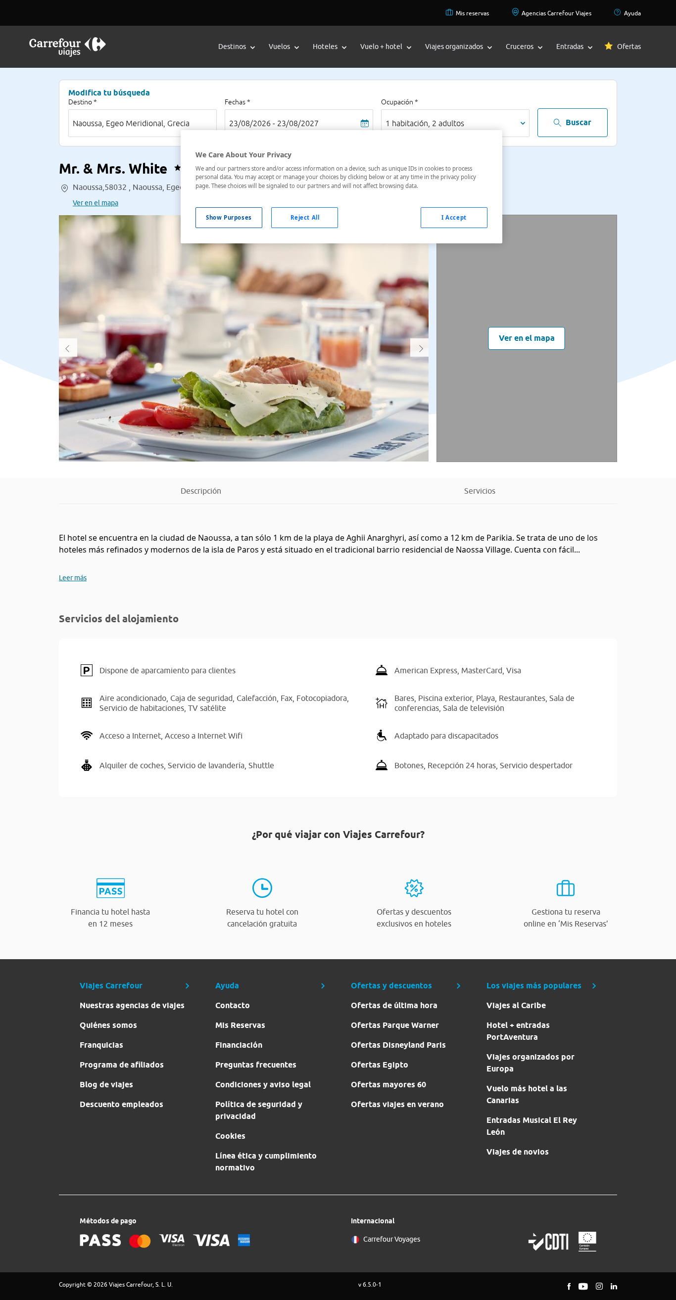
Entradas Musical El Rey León (531, 1126)
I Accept (454, 217)
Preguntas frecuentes (255, 1064)
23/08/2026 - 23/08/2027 (274, 123)
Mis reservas (472, 13)
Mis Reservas (240, 1025)
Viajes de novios (517, 1152)
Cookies (230, 1136)
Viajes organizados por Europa (530, 1062)
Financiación (238, 1045)
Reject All (305, 217)
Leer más (73, 578)
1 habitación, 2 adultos (425, 123)
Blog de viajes (106, 1084)
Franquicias (101, 1045)
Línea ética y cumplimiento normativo (266, 1161)
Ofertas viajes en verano (397, 1104)
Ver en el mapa (95, 203)
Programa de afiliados (122, 1064)
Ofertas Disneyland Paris (398, 1045)
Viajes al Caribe (516, 1005)
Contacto (232, 1005)
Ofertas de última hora (394, 1005)
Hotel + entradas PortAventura (518, 1031)
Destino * (82, 102)
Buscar (578, 122)
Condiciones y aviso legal (263, 1084)
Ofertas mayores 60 (388, 1084)
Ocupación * (399, 102)
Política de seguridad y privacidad (258, 1110)
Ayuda (632, 13)
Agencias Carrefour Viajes (556, 13)
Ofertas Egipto (379, 1064)
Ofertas (629, 46)
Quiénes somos (108, 1025)
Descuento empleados (121, 1104)
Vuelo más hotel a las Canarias (526, 1094)
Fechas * (237, 102)
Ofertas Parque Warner (395, 1025)
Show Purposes (228, 217)
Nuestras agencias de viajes (132, 1005)
